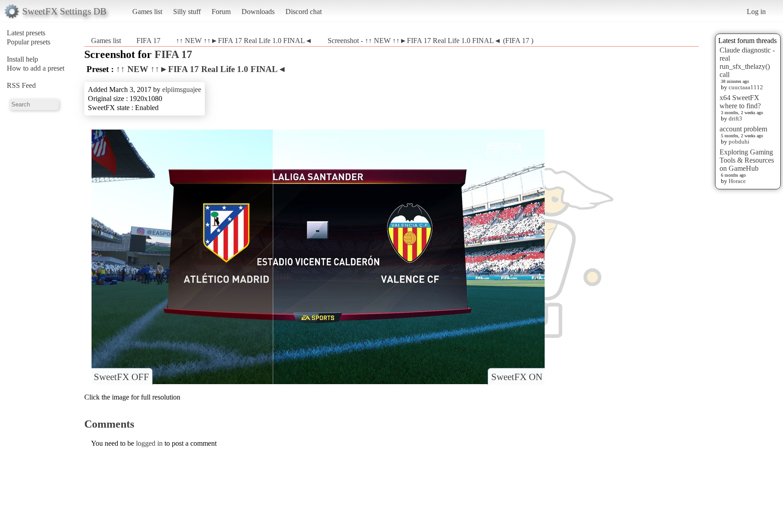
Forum (221, 11)
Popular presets (28, 42)
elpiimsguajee (181, 89)
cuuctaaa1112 (746, 87)
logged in (149, 443)
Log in (756, 11)
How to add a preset (35, 68)
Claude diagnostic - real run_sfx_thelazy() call (747, 62)
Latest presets (26, 33)
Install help (22, 59)
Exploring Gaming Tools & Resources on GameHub (747, 160)
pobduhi (739, 141)
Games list (147, 11)
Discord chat (303, 11)
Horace (737, 181)
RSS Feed (21, 85)
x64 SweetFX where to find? (740, 102)
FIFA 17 (149, 40)
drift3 (735, 118)
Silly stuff (187, 11)
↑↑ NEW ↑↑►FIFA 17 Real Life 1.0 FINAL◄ (244, 40)
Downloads (258, 11)
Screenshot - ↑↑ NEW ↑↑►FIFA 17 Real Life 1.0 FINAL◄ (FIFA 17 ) (430, 40)
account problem (743, 129)
